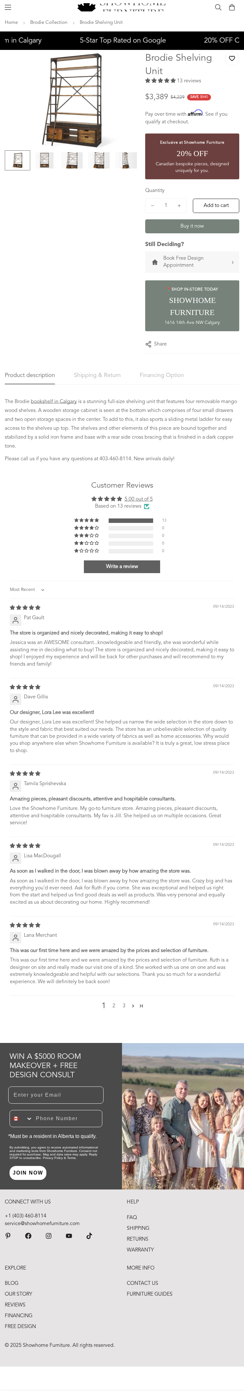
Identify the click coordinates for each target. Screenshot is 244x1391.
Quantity (155, 190)
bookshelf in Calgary (54, 401)
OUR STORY (18, 1294)
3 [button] (124, 1006)
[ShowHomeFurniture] (28, 1236)
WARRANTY (140, 1250)
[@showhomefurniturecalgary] (89, 1236)
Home (11, 22)
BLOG (11, 1283)
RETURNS (137, 1239)
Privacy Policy (53, 1158)
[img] (25, 608)
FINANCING (18, 1316)
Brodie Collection (48, 22)
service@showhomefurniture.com (42, 1223)
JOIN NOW (28, 1172)
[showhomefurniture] (8, 1236)
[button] (232, 7)
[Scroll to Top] (231, 1356)
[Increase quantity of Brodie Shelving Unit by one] (179, 206)
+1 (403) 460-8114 (25, 1216)
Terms (71, 1158)
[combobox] (21, 1118)
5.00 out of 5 (139, 499)
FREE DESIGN (20, 1326)
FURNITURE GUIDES (150, 1294)
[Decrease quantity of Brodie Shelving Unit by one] (152, 206)
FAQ (132, 1217)
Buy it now (192, 226)
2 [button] (113, 1006)
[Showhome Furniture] (122, 7)
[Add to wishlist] (232, 58)
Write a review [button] (122, 566)
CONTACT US (142, 1283)
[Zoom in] (125, 63)
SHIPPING (138, 1228)
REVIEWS (15, 1305)
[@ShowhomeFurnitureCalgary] (69, 1236)
